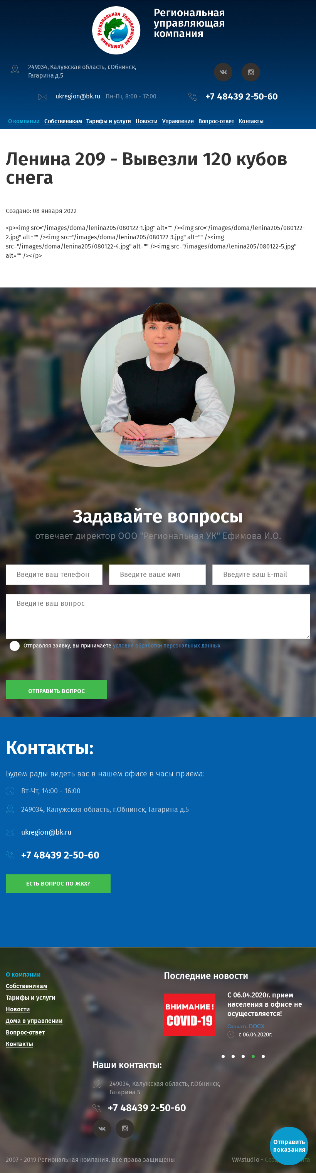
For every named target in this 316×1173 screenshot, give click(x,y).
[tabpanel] (237, 1014)
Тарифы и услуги (108, 121)
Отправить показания (289, 1145)
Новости (147, 121)
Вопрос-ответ (216, 121)
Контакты (251, 121)
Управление (178, 121)
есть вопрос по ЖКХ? (58, 883)
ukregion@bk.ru (77, 96)
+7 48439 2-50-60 (241, 96)
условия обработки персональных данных (166, 645)
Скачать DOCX (245, 1026)
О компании (24, 121)
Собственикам (63, 121)
